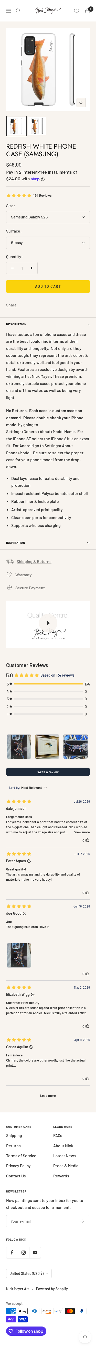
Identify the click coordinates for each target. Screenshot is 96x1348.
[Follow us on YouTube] (35, 1252)
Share (11, 304)
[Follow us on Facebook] (12, 1252)
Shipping (14, 1135)
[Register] (82, 1221)
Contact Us (16, 1175)
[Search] (18, 10)
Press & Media (65, 1165)
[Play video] (48, 623)
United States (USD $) (26, 1273)
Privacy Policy (18, 1165)
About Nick (63, 1145)
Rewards (61, 1175)
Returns (13, 1145)
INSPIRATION (15, 542)
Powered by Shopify (52, 1289)
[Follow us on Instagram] (23, 1252)
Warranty (23, 574)
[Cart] (87, 10)
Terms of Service (21, 1155)
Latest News (64, 1155)
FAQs (57, 1135)
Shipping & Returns (34, 561)
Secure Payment (30, 587)
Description (16, 324)
